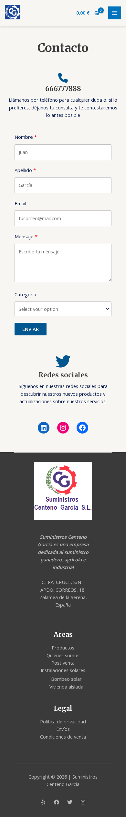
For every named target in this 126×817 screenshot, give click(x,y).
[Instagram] (63, 428)
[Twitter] (69, 802)
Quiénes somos (63, 655)
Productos (63, 647)
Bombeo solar (66, 679)
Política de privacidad (63, 721)
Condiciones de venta (63, 736)
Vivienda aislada (66, 686)
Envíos (63, 729)
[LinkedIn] (43, 428)
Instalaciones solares (63, 670)
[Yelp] (43, 802)
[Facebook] (82, 428)
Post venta (63, 662)
